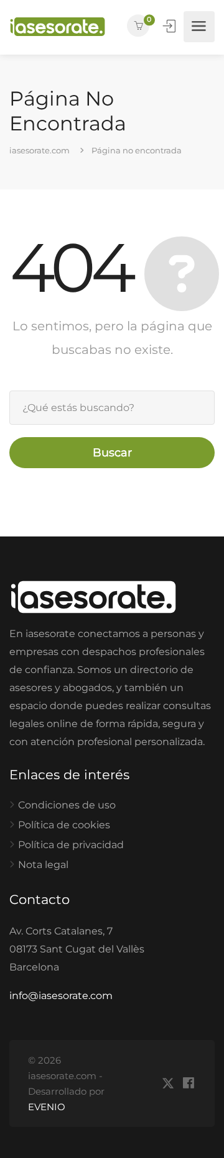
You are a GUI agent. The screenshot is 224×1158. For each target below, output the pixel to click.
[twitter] (167, 1084)
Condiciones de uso (67, 805)
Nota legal (43, 865)
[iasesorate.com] (57, 27)
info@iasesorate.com (61, 996)
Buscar (112, 452)
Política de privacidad (71, 845)
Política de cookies (64, 825)
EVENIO (46, 1107)
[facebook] (188, 1084)
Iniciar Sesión (170, 26)
